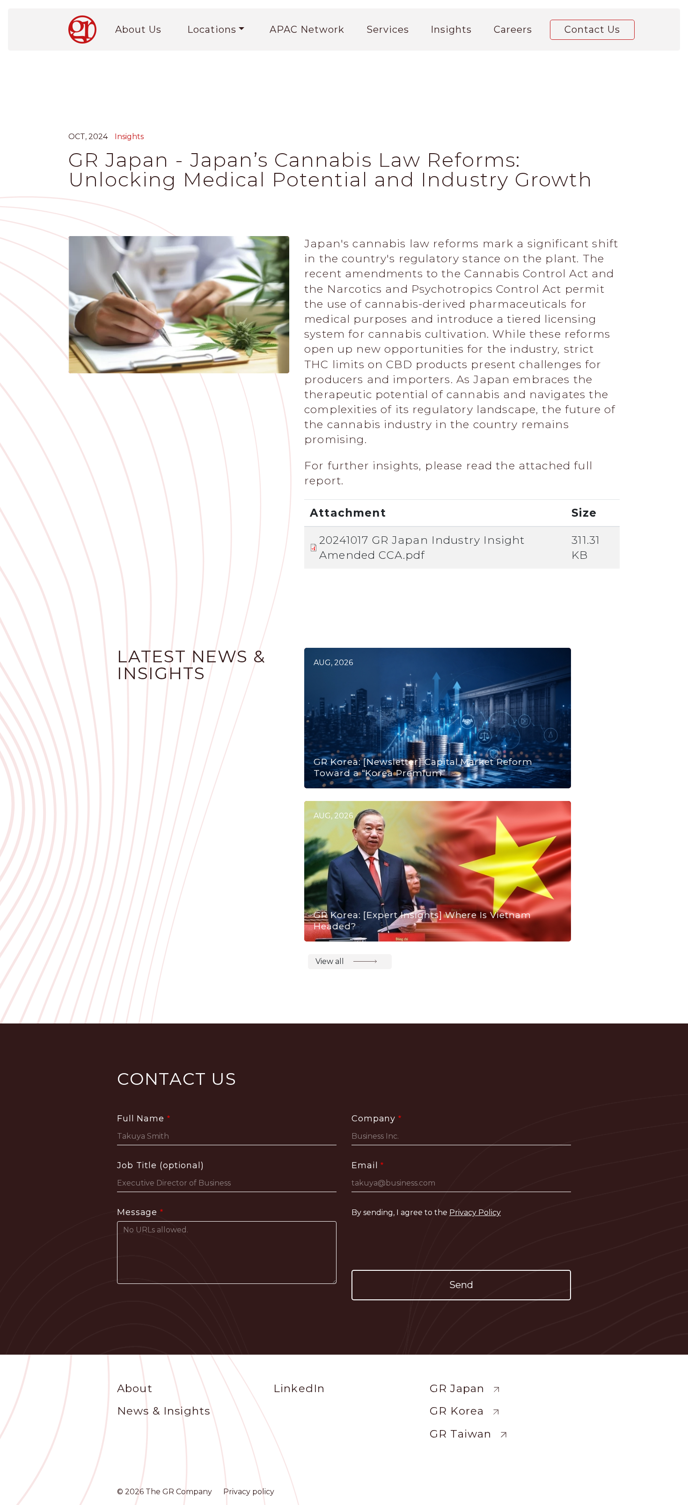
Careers (513, 29)
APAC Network (307, 29)
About (135, 1388)
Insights (451, 29)
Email (364, 1165)
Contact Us (592, 29)
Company (373, 1118)
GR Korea (457, 1410)
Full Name (140, 1118)
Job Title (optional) (160, 1165)
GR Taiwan (460, 1433)
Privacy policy (248, 1491)
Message (137, 1212)
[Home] (86, 29)
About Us (138, 29)
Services (387, 29)
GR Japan (457, 1388)
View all (329, 961)
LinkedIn (299, 1388)
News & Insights (163, 1410)
